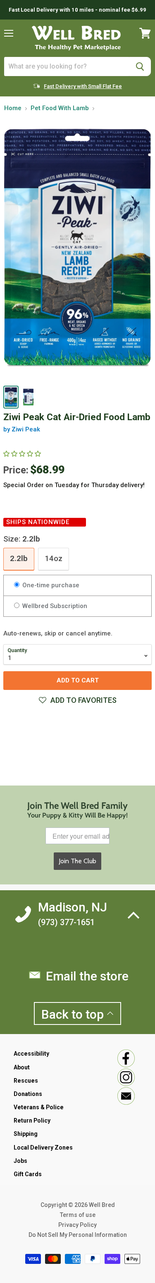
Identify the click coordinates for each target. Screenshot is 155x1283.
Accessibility (31, 1053)
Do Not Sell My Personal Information (78, 1234)
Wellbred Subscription (54, 606)
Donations (28, 1094)
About (22, 1067)
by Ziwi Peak (21, 429)
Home (12, 108)
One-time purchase (50, 585)
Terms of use (77, 1215)
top (74, 1014)
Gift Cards (28, 1174)
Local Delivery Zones (43, 1147)
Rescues (26, 1080)
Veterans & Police (39, 1107)
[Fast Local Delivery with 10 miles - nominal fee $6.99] (77, 10)
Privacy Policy (77, 1224)
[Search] (140, 66)
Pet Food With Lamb (60, 108)
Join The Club (77, 861)
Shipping (26, 1133)
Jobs (20, 1160)
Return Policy (32, 1120)
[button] (23, 454)
